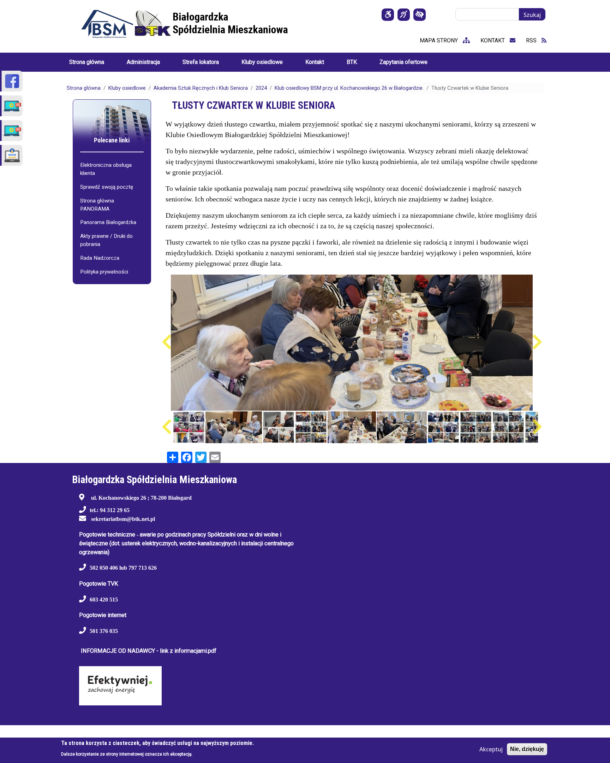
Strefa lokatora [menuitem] (201, 62)
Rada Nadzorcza (99, 258)
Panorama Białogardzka (108, 222)
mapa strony (439, 40)
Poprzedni (166, 342)
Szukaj (532, 15)
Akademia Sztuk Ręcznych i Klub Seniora (201, 88)
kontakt (493, 40)
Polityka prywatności (104, 272)
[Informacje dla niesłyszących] (403, 14)
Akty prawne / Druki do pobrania (106, 240)
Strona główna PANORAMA (97, 205)
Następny (537, 342)
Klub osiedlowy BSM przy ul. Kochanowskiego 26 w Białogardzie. (349, 88)
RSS (532, 40)
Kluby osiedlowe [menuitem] (262, 62)
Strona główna (84, 88)
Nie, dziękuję (527, 749)
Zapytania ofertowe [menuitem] (403, 62)
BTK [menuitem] (352, 62)
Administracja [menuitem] (143, 62)
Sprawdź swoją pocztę (106, 187)
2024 (261, 88)
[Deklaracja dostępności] (388, 14)
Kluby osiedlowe (127, 88)
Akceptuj (491, 749)
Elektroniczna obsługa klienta (106, 169)
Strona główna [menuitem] (86, 62)
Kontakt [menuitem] (314, 62)
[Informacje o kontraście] (419, 14)
